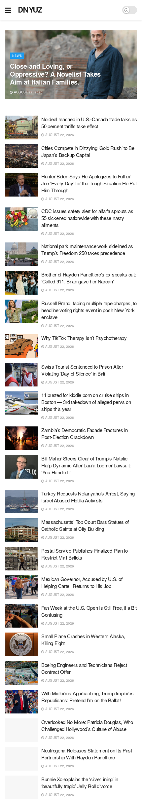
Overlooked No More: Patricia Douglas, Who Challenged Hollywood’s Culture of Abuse (87, 725)
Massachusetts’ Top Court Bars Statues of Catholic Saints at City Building (85, 525)
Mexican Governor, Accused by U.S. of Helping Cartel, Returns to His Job (81, 582)
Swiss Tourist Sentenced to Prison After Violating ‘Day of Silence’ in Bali (82, 370)
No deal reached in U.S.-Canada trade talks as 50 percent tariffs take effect (89, 122)
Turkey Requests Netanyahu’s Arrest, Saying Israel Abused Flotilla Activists (87, 497)
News (17, 56)
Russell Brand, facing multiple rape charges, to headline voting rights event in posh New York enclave (89, 310)
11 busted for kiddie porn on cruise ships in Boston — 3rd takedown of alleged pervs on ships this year (86, 401)
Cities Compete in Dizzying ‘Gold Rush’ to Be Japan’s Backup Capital (87, 151)
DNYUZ (30, 10)
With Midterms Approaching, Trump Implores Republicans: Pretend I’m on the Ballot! (87, 697)
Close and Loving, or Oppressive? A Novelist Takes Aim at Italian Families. (55, 74)
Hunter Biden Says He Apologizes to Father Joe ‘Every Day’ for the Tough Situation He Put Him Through (88, 183)
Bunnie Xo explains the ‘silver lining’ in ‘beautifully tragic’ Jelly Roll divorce (79, 782)
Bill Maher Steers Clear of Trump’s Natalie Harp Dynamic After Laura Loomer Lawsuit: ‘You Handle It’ (86, 465)
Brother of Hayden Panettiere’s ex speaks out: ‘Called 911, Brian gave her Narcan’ (88, 278)
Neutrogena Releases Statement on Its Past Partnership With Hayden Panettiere (86, 754)
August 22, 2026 (28, 92)
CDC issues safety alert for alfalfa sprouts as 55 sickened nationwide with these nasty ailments (87, 217)
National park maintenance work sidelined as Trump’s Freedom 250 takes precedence (87, 249)
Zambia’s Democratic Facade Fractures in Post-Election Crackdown (84, 433)
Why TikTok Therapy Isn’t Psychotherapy (84, 337)
